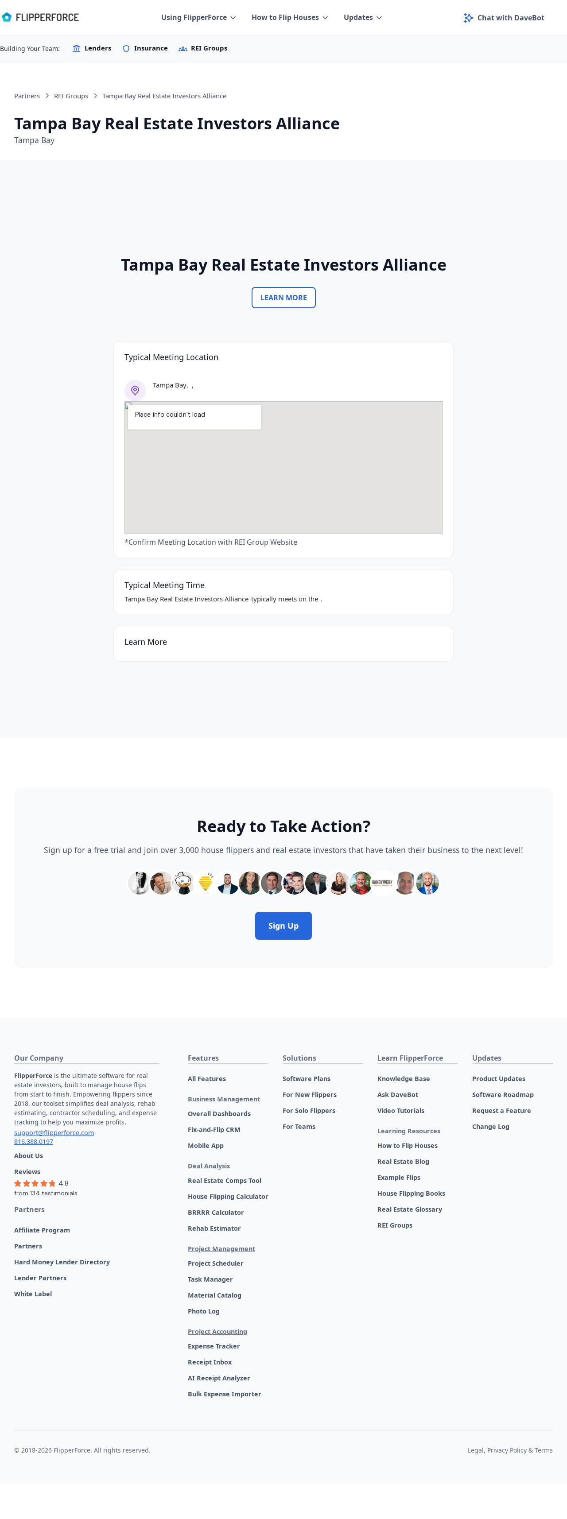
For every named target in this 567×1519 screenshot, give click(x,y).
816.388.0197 (33, 1141)
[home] (40, 18)
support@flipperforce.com (54, 1132)
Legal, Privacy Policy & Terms (510, 1450)
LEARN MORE (283, 297)
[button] (199, 17)
